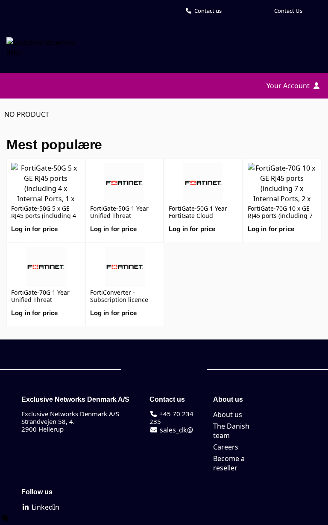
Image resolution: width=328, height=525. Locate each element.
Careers (225, 447)
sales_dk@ (175, 430)
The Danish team (231, 430)
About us (227, 414)
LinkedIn (44, 507)
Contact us (208, 11)
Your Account (288, 85)
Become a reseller (229, 463)
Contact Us (288, 11)
